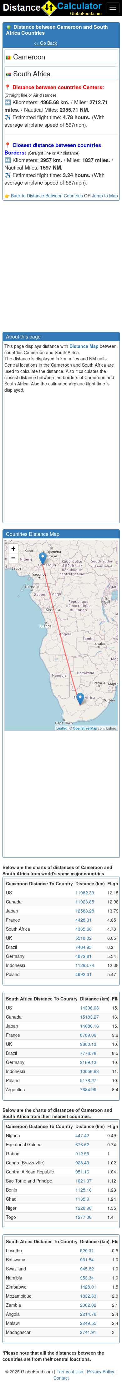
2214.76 (88, 1314)
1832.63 (88, 1296)
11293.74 (84, 965)
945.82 (87, 1268)
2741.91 (88, 1332)
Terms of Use (70, 1371)
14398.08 (89, 1008)
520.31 (87, 1250)
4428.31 (83, 920)
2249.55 (88, 1323)
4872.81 (83, 956)
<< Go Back (45, 43)
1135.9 (82, 1199)
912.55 (82, 1153)
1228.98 (83, 1208)
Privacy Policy (101, 1371)
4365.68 (83, 929)
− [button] (13, 558)
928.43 (82, 1162)
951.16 (82, 1171)
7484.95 (83, 947)
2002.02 (88, 1305)
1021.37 (83, 1181)
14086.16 (89, 1026)
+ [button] (13, 548)
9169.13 (88, 1062)
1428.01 (88, 1287)
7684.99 (88, 1089)
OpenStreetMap (85, 727)
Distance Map (84, 346)
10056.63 (89, 1071)
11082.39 (84, 892)
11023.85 (84, 901)
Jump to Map (105, 195)
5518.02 (83, 938)
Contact (61, 1378)
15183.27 (89, 1017)
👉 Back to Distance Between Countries (43, 195)
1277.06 (83, 1217)
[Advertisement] (61, 268)
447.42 (82, 1135)
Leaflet (61, 727)
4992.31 (83, 974)
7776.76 (88, 1053)
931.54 (87, 1259)
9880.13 (88, 1044)
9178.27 (88, 1080)
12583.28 (84, 911)
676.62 (82, 1144)
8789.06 (88, 1035)
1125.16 (83, 1190)
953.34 (87, 1278)
